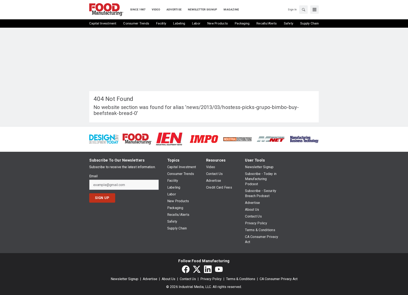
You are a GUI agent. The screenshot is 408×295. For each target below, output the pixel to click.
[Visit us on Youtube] (219, 269)
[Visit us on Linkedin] (208, 269)
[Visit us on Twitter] (197, 269)
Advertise (150, 279)
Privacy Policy (211, 279)
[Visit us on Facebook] (186, 269)
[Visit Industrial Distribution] (237, 139)
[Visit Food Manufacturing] (137, 139)
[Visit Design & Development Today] (103, 139)
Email (93, 176)
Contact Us (188, 279)
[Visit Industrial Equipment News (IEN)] (169, 139)
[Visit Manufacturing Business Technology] (304, 139)
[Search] (303, 9)
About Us (168, 279)
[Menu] (314, 9)
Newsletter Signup (124, 279)
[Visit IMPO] (203, 139)
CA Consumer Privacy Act (279, 279)
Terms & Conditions (240, 279)
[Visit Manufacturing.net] (270, 139)
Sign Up (102, 198)
